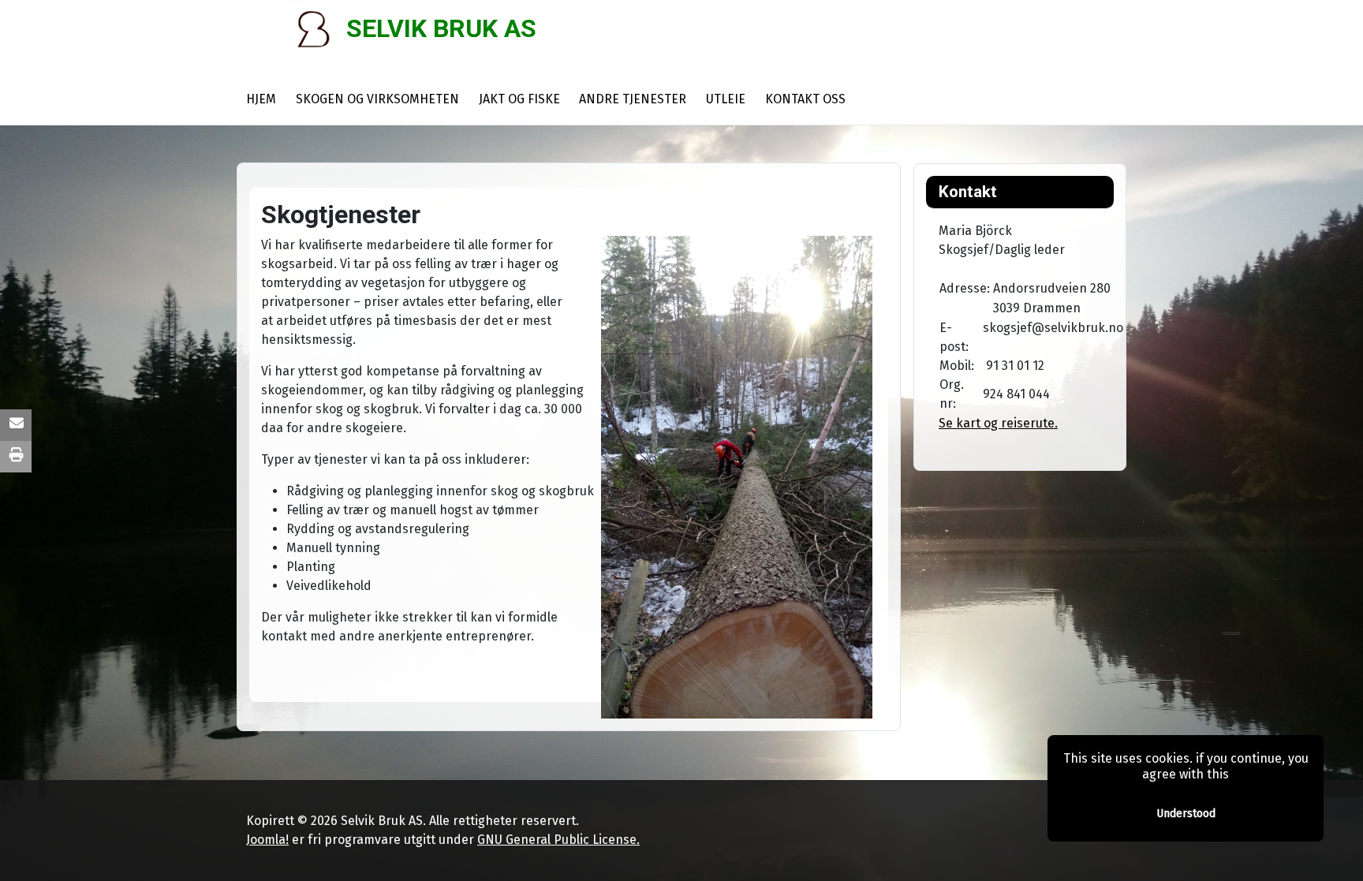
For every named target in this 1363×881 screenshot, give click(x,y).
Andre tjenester (632, 98)
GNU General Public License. (558, 839)
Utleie (725, 98)
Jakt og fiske (519, 98)
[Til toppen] (1335, 851)
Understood (1185, 813)
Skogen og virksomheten (377, 98)
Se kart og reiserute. (998, 423)
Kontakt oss (805, 98)
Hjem (261, 98)
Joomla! (267, 839)
